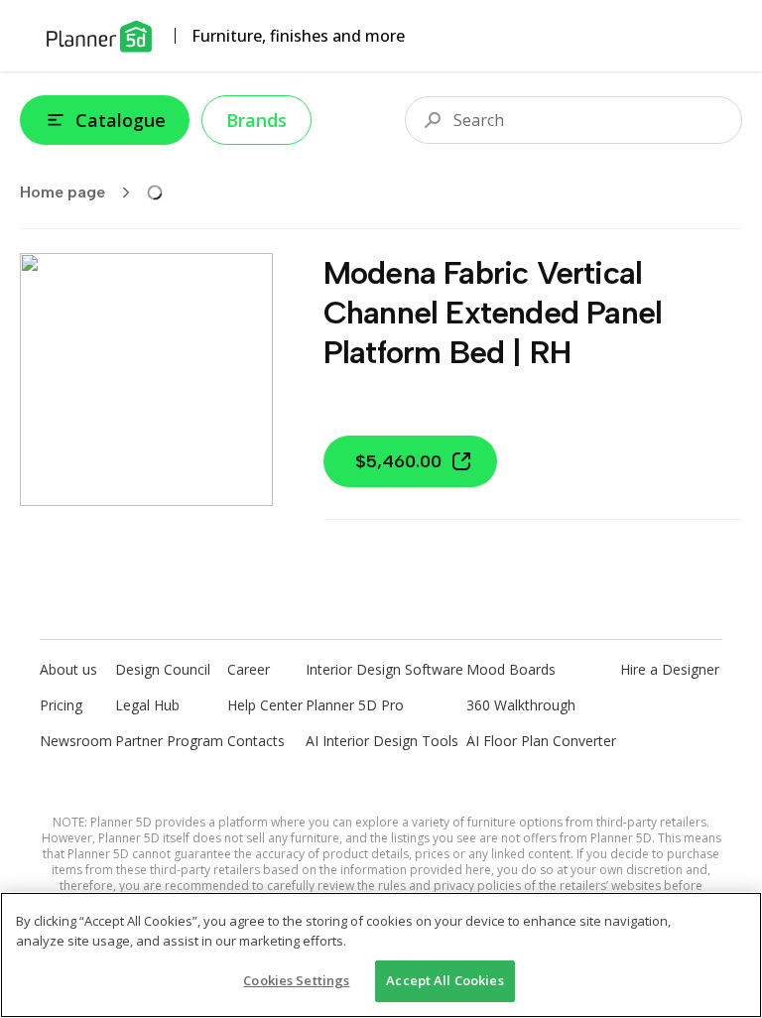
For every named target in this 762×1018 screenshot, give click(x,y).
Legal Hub (147, 705)
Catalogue (120, 120)
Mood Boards (511, 669)
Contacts (256, 740)
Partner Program (169, 740)
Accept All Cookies (444, 980)
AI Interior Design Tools (382, 740)
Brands (256, 120)
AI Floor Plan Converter (541, 740)
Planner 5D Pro (355, 705)
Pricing (61, 705)
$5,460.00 (398, 461)
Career (248, 669)
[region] (381, 955)
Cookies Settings (296, 980)
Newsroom (76, 740)
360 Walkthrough (520, 705)
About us (68, 669)
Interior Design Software (384, 669)
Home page (62, 192)
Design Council (162, 669)
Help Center (265, 705)
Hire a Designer (669, 669)
